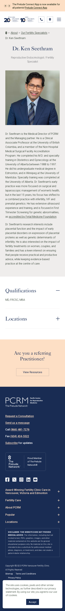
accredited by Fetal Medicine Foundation (32, 216)
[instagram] (21, 480)
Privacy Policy (14, 578)
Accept (32, 602)
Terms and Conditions (26, 574)
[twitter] (14, 480)
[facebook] (7, 480)
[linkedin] (28, 480)
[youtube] (35, 480)
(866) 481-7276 (20, 429)
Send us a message (17, 422)
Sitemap (9, 574)
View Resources (32, 372)
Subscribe (11, 443)
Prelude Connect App (36, 7)
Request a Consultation (19, 416)
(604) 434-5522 (19, 436)
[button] (5, 5)
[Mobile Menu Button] (59, 19)
